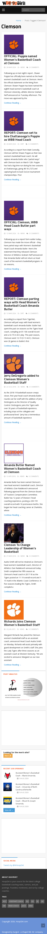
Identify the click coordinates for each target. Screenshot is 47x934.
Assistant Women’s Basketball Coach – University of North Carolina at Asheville (27, 787)
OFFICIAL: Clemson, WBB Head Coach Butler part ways (21, 225)
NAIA (31, 906)
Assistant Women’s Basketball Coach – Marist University (27, 774)
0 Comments (34, 67)
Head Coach (13, 906)
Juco (24, 906)
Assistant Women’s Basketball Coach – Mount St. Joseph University (27, 801)
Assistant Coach (16, 901)
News (22, 67)
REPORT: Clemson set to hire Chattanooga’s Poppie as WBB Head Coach (22, 136)
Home (18, 20)
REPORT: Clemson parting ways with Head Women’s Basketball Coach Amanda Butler (21, 303)
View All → (9, 810)
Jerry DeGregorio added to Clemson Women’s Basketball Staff (21, 379)
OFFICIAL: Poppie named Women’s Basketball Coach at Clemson (22, 59)
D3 (32, 901)
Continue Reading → (12, 103)
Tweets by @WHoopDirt (13, 865)
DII (42, 901)
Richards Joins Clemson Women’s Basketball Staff (22, 623)
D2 (27, 901)
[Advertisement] (25, 191)
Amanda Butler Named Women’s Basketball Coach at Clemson (22, 468)
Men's (7, 755)
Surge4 (16, 932)
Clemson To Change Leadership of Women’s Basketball (20, 548)
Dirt (22, 144)
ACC (4, 901)
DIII (4, 906)
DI (37, 901)
